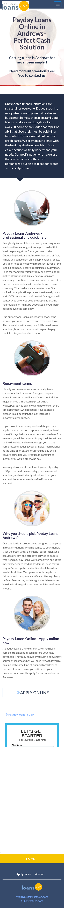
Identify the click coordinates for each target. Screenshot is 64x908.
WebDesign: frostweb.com (32, 896)
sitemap (39, 874)
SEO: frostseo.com (32, 900)
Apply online (23, 874)
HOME (30, 858)
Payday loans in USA (21, 714)
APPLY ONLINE (34, 692)
